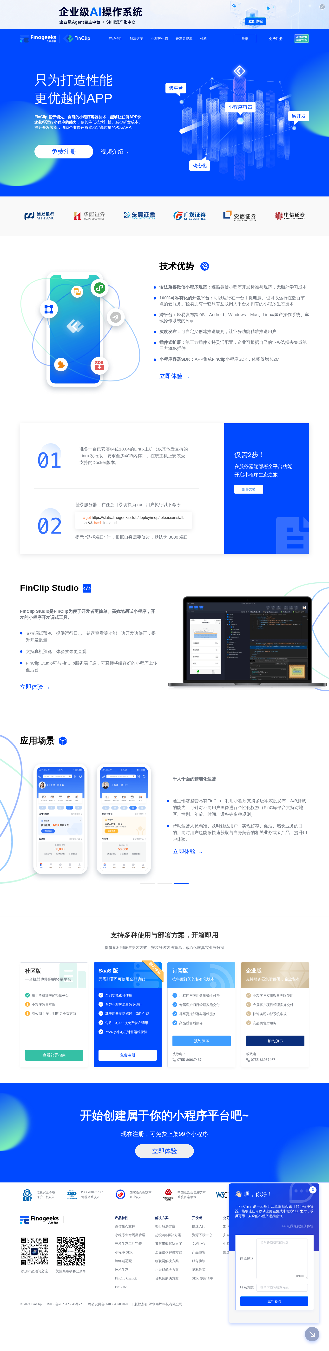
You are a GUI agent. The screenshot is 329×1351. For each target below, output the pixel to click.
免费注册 (276, 39)
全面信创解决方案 (168, 1252)
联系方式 (247, 1287)
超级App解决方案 (168, 1235)
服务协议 (198, 1261)
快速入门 (198, 1226)
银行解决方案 (165, 1226)
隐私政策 (198, 1270)
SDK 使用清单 (202, 1278)
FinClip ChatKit (126, 1278)
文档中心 (198, 1244)
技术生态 (121, 1270)
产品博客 (198, 1252)
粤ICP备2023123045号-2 (64, 1304)
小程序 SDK (124, 1252)
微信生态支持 (125, 1226)
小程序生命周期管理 (130, 1235)
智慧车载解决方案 (168, 1244)
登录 (245, 39)
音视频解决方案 (167, 1278)
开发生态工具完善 (128, 1244)
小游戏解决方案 (167, 1270)
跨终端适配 (123, 1261)
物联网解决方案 (167, 1261)
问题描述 (247, 1258)
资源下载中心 (202, 1235)
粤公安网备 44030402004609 (108, 1304)
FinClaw (120, 1287)
